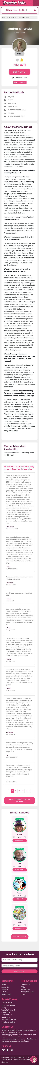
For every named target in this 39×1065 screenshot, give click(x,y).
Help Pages (25, 989)
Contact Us (25, 984)
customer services (8, 1039)
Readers (5, 989)
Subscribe (18, 971)
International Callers (22, 1060)
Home (4, 18)
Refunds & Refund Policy (8, 1006)
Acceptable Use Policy (27, 993)
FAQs (23, 987)
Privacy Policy (7, 1003)
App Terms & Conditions (7, 1016)
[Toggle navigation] (36, 3)
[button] (19, 10)
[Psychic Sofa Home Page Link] (15, 3)
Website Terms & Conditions (8, 1011)
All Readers (12, 18)
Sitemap (5, 1062)
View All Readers (19, 937)
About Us (5, 987)
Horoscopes (6, 994)
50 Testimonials (20, 78)
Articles (5, 992)
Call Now (18, 71)
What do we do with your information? (9, 1020)
